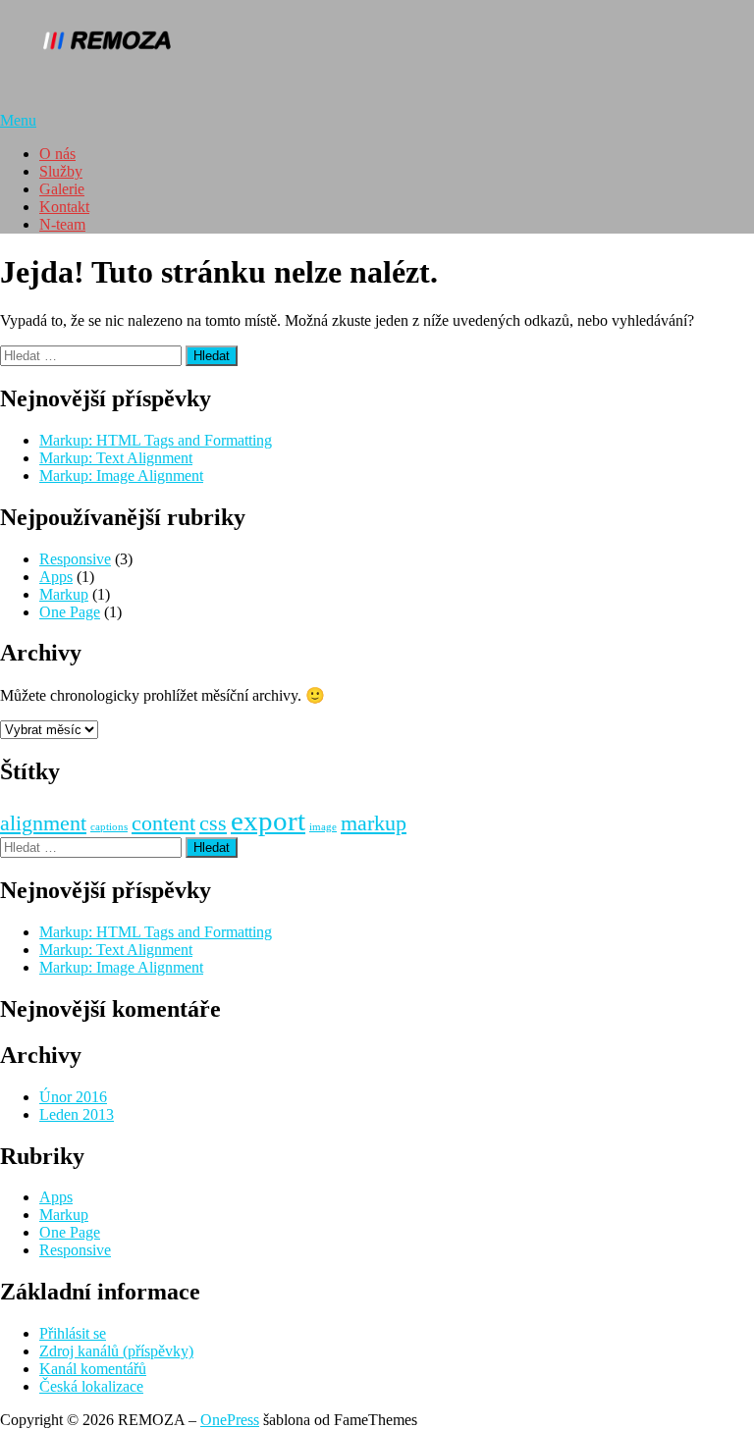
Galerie (61, 189)
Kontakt (64, 206)
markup (373, 823)
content (163, 823)
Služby (60, 171)
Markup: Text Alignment (115, 458)
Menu (18, 120)
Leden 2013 (76, 1114)
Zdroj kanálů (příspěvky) (116, 1351)
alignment (43, 823)
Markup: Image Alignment (121, 475)
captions (109, 826)
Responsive (75, 559)
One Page (69, 612)
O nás (57, 153)
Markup (63, 594)
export (268, 820)
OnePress (229, 1419)
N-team (62, 224)
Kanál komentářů (92, 1368)
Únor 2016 (73, 1096)
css (213, 823)
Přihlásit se (72, 1333)
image (323, 826)
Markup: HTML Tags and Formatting (155, 440)
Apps (56, 576)
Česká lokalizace (91, 1386)
